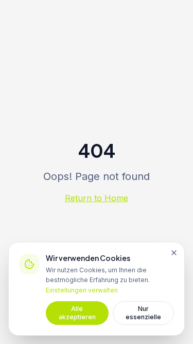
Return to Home (96, 198)
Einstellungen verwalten (82, 290)
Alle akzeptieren (77, 313)
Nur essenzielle (143, 313)
